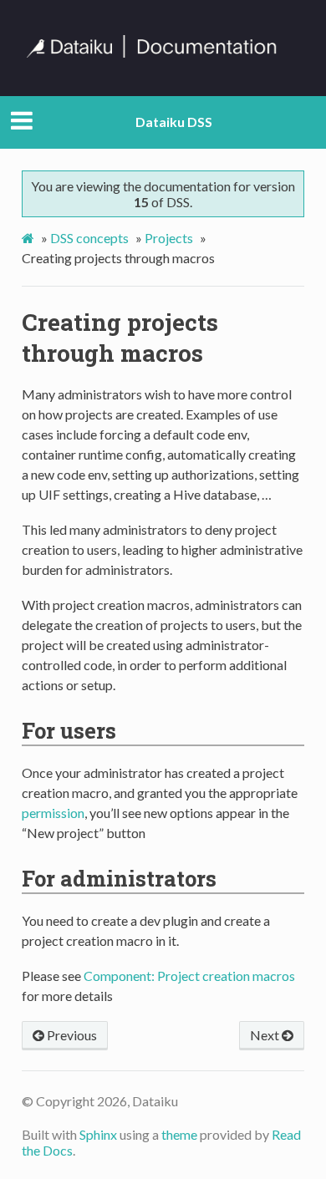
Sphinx (98, 1134)
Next (266, 1035)
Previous (70, 1035)
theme (179, 1134)
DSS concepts (89, 238)
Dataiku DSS (173, 122)
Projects (169, 238)
